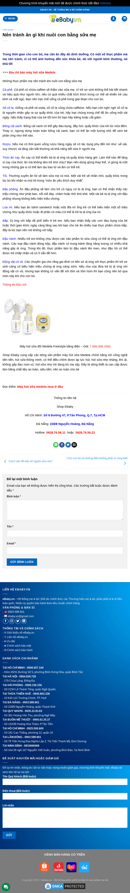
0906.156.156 (33, 685)
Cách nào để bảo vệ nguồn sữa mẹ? (30, 461)
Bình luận (14, 496)
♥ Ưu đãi (9, 641)
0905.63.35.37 (41, 719)
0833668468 (31, 745)
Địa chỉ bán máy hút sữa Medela (32, 72)
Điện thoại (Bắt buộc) (16, 790)
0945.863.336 (41, 693)
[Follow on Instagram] (12, 621)
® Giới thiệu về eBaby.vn (19, 632)
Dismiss (105, 3)
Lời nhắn (8, 805)
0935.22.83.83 (33, 711)
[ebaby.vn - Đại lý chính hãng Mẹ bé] (65, 19)
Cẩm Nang (8, 30)
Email (11, 543)
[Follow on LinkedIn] (24, 621)
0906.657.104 (35, 667)
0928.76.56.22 (85, 432)
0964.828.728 (27, 676)
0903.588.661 (31, 702)
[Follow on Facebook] (5, 621)
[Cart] (124, 18)
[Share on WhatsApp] (56, 445)
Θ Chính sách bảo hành (18, 650)
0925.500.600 (35, 728)
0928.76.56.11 (56, 432)
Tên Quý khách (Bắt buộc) (19, 776)
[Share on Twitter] (68, 445)
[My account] (113, 18)
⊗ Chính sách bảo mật (17, 645)
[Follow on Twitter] (18, 621)
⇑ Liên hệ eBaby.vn (16, 637)
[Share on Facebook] (62, 445)
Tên (10, 526)
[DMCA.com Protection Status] (65, 886)
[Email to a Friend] (74, 445)
